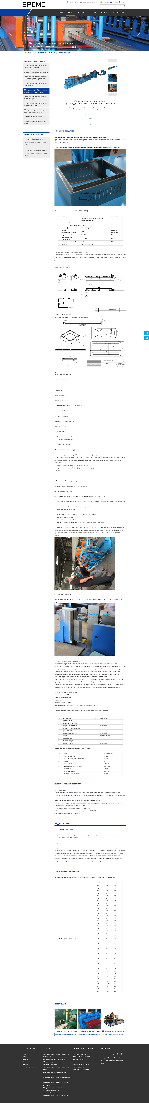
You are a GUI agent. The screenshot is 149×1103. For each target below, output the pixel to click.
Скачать (93, 12)
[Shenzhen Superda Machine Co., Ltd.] (34, 4)
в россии (115, 2)
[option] (74, 33)
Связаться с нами (118, 12)
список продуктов (34, 61)
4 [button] (76, 47)
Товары (70, 12)
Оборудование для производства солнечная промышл (35, 98)
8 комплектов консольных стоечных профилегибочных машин (36, 140)
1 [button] (72, 47)
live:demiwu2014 (82, 1067)
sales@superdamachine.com (91, 2)
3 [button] (75, 47)
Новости (104, 12)
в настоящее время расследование (90, 114)
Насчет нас (82, 12)
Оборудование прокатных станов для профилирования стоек (75, 1031)
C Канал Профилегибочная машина (36, 72)
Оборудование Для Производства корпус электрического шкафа (52, 52)
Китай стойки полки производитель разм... (35, 143)
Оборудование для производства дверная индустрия (35, 104)
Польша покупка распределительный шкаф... (36, 154)
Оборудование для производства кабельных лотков (35, 84)
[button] (10, 33)
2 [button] (73, 47)
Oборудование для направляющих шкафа (36, 122)
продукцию (60, 1003)
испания (123, 2)
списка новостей (33, 134)
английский (106, 2)
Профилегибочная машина (33, 117)
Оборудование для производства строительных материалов (35, 111)
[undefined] (85, 77)
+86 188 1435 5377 (74, 2)
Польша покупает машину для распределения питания (37, 150)
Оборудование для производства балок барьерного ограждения (35, 78)
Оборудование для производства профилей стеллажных (35, 66)
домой (61, 12)
